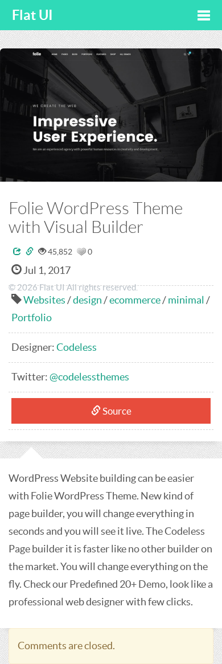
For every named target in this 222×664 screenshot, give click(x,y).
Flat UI (32, 15)
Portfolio (31, 317)
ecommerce (135, 300)
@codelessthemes (89, 377)
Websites (44, 300)
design (87, 300)
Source (116, 410)
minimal (186, 300)
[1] (81, 251)
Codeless (76, 347)
